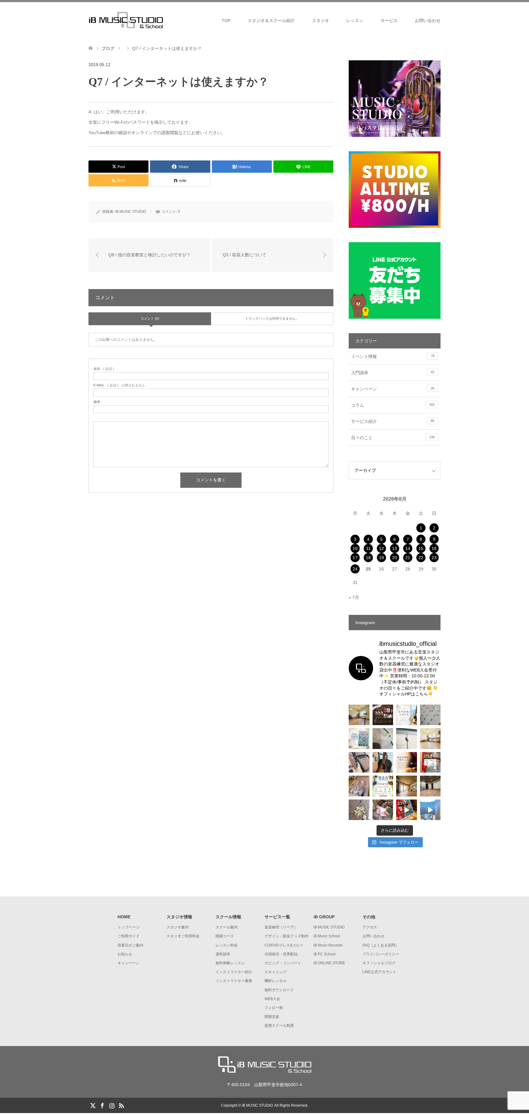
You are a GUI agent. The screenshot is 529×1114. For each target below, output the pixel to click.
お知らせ (125, 954)
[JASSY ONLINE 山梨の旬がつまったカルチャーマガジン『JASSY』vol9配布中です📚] (383, 810)
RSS (121, 1105)
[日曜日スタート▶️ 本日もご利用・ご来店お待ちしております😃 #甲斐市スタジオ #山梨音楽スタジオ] (406, 786)
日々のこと (393, 437)
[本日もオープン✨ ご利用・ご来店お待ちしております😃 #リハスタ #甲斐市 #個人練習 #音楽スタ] (430, 810)
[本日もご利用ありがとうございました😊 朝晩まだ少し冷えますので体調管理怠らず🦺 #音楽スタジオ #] (430, 786)
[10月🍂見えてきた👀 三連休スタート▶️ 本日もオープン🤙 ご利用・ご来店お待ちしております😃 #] (383, 738)
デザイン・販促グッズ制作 (286, 936)
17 (355, 557)
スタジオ (320, 20)
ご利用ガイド (129, 936)
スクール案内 (227, 927)
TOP (226, 20)
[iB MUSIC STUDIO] (165, 20)
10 (355, 548)
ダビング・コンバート (282, 963)
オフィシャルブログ (379, 963)
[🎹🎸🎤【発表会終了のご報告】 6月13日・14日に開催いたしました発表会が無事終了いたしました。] (406, 762)
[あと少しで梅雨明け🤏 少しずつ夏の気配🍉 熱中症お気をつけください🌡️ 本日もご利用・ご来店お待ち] (430, 738)
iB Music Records (328, 945)
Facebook (102, 1105)
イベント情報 (392, 356)
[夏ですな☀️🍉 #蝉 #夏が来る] (406, 738)
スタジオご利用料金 (183, 936)
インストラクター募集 (234, 981)
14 (407, 548)
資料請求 (223, 954)
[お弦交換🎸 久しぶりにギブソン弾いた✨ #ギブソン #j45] (383, 762)
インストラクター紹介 (234, 972)
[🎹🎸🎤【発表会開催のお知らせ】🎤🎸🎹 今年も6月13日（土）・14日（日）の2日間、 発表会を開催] (383, 786)
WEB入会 (272, 999)
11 (368, 548)
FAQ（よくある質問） (380, 945)
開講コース (225, 936)
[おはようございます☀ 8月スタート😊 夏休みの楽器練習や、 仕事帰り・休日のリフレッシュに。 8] (430, 715)
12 (381, 548)
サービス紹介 (392, 421)
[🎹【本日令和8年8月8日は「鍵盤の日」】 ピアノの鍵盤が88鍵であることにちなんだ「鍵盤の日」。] (383, 715)
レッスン (354, 20)
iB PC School (324, 954)
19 (381, 557)
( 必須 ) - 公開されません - (120, 385)
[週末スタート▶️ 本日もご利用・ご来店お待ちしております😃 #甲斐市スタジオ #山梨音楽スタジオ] (359, 715)
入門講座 (392, 372)
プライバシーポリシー (380, 954)
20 (394, 557)
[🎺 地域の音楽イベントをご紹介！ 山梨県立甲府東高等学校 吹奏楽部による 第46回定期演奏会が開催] (359, 738)
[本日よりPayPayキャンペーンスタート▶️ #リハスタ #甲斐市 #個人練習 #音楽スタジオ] (406, 810)
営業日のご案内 (130, 945)
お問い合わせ (428, 20)
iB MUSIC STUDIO (130, 211)
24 (355, 568)
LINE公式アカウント (379, 972)
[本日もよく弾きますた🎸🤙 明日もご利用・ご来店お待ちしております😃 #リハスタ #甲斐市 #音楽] (359, 762)
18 (368, 557)
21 (407, 557)
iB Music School (326, 936)
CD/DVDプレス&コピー (283, 945)
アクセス (369, 927)
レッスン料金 (227, 945)
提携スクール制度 (279, 1025)
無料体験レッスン (230, 963)
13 (394, 548)
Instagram (111, 1105)
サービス (389, 20)
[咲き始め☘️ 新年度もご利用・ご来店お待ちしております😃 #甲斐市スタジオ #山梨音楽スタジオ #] (359, 810)
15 (420, 548)
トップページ (129, 927)
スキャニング (275, 972)
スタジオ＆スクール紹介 (271, 20)
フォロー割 (273, 1008)
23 (434, 557)
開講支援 (271, 1016)
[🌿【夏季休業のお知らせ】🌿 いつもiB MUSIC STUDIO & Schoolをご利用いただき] (406, 715)
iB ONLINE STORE (329, 963)
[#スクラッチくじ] (430, 762)
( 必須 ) (103, 369)
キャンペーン (392, 388)
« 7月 (354, 597)
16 (434, 548)
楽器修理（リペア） (281, 927)
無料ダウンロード (279, 990)
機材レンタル (275, 981)
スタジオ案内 (178, 927)
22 (420, 557)
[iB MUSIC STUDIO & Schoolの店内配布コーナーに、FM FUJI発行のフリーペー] (359, 786)
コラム (393, 405)
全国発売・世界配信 (281, 954)
